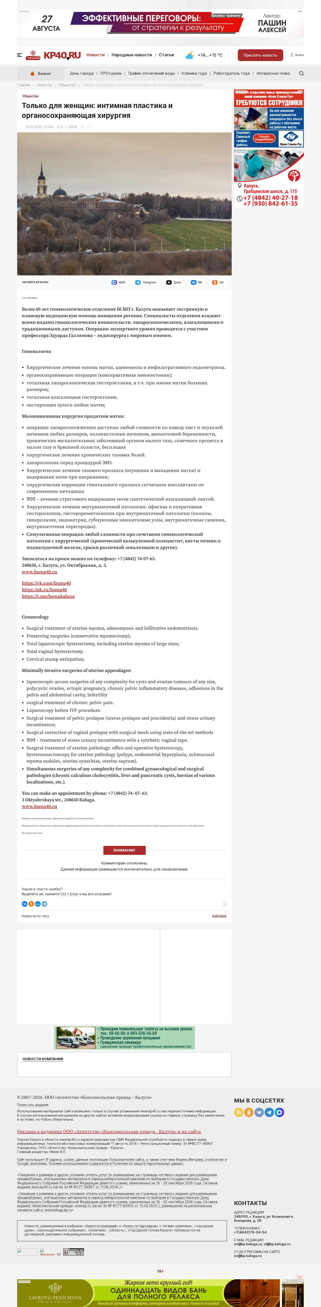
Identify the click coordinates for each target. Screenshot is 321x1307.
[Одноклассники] (31, 904)
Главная (23, 85)
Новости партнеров (140, 1226)
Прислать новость (260, 55)
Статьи (166, 54)
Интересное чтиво (273, 73)
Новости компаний (43, 1059)
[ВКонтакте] (24, 904)
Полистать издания (32, 1105)
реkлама (219, 916)
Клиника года (194, 73)
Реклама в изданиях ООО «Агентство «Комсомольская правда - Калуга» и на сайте (109, 1132)
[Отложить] (82, 127)
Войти (299, 55)
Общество (67, 85)
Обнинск (33, 58)
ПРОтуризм (110, 73)
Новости (95, 54)
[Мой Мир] (38, 904)
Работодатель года (232, 73)
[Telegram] (44, 904)
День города (82, 73)
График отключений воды (151, 73)
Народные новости (132, 54)
